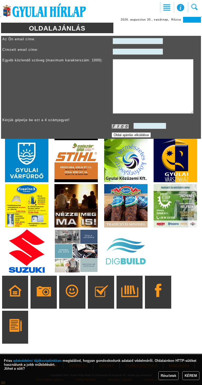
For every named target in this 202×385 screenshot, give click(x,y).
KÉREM (191, 376)
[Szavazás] (101, 300)
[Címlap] (15, 300)
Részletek (168, 376)
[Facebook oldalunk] (158, 300)
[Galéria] (44, 300)
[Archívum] (129, 300)
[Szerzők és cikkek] (15, 335)
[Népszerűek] (72, 300)
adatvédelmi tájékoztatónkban (37, 361)
